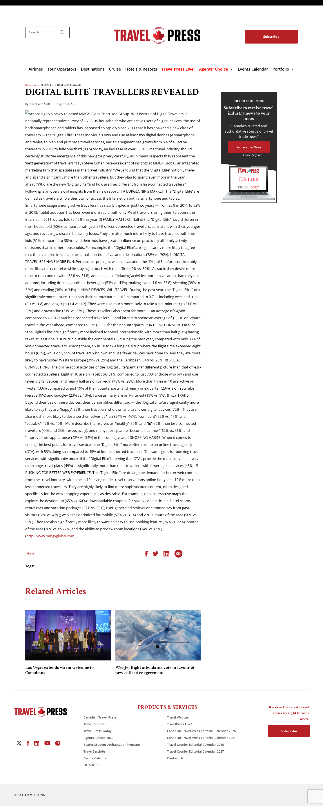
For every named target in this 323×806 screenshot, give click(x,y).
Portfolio (280, 69)
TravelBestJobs (94, 751)
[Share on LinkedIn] (166, 553)
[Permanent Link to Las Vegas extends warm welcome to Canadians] (68, 635)
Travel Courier (94, 724)
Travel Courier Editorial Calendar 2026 (195, 744)
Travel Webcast (178, 717)
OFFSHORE (91, 765)
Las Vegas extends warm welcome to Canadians (59, 670)
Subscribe (271, 36)
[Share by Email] (178, 553)
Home (28, 84)
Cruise (115, 69)
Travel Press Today (97, 731)
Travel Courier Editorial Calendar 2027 (195, 751)
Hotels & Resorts (141, 69)
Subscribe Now (248, 147)
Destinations (93, 69)
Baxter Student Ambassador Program (111, 744)
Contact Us (175, 758)
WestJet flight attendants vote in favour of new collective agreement (154, 670)
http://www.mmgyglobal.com (50, 536)
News (36, 84)
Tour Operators (61, 69)
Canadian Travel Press (99, 717)
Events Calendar (253, 69)
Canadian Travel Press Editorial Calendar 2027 (201, 738)
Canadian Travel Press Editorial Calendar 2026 (201, 731)
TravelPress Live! (179, 724)
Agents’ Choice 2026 (98, 738)
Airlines (36, 69)
